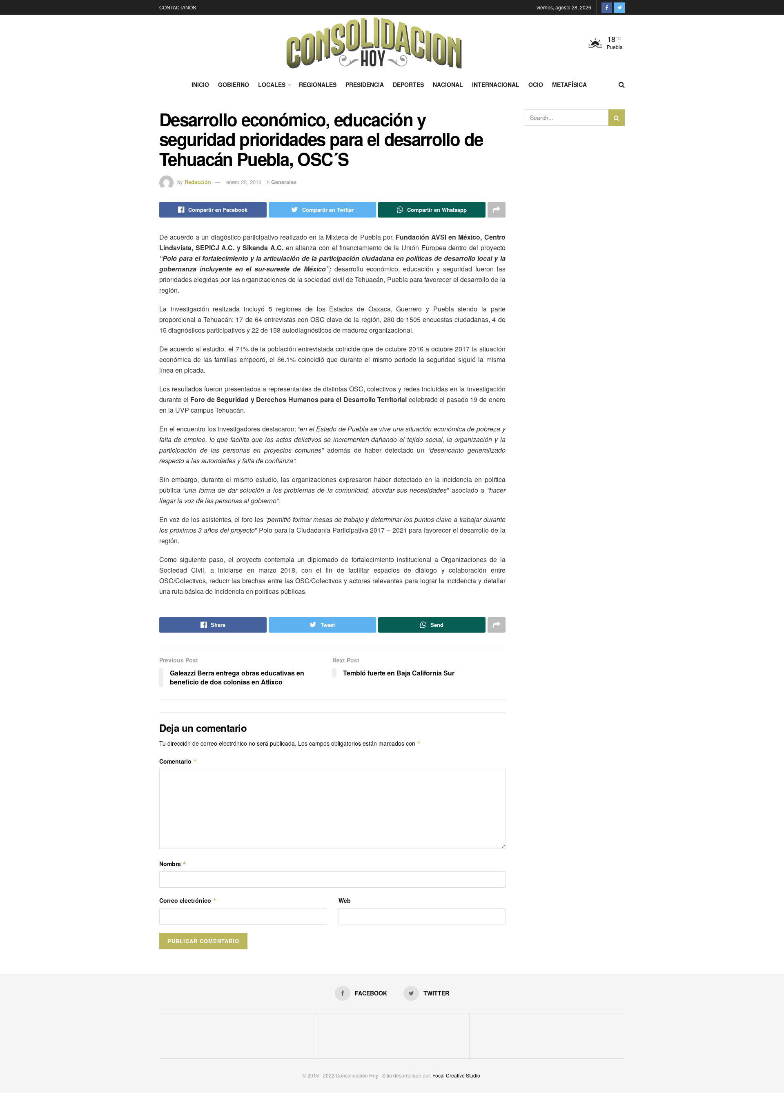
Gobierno (233, 84)
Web (345, 900)
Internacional (495, 84)
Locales (271, 84)
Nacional (448, 84)
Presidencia (364, 84)
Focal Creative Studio (456, 1075)
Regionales (317, 84)
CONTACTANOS (177, 7)
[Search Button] (616, 117)
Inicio (200, 84)
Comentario (178, 761)
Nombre (173, 864)
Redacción (198, 182)
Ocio (535, 84)
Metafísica (569, 84)
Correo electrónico (188, 900)
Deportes (408, 84)
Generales (283, 182)
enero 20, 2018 (243, 182)
